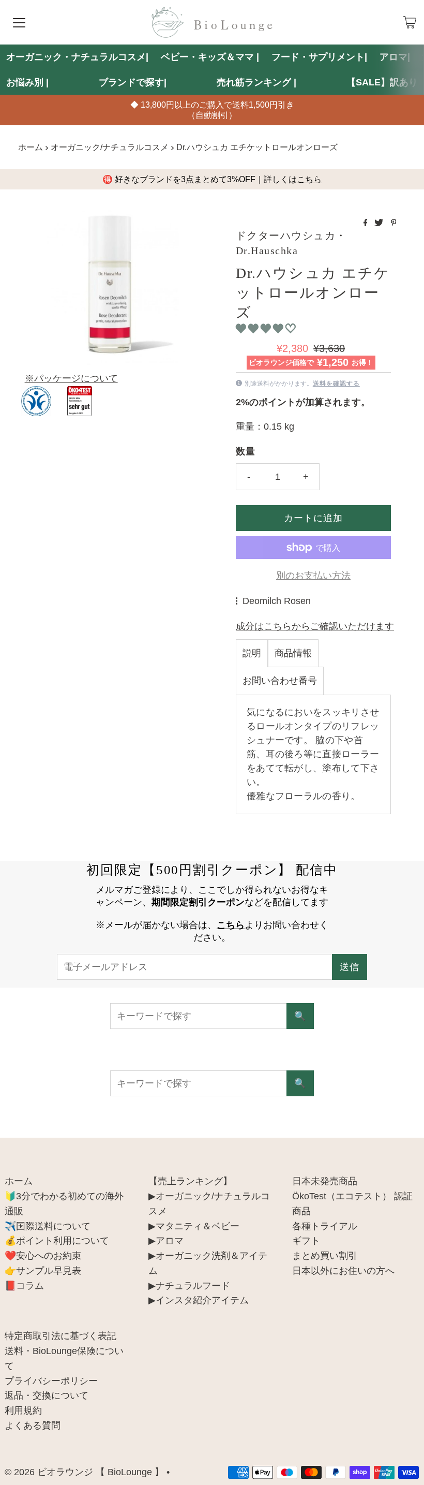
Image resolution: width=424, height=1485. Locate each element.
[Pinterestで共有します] (394, 223)
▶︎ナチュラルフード (189, 1286)
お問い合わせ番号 (280, 680)
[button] (267, 329)
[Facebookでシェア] (367, 223)
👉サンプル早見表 (43, 1271)
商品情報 (293, 653)
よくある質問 (32, 1425)
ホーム (30, 147)
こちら (309, 179)
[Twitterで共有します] (379, 223)
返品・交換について (46, 1395)
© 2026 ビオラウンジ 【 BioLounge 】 (84, 1472)
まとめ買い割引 (324, 1256)
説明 (252, 653)
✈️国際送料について (47, 1226)
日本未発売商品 (324, 1181)
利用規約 (23, 1410)
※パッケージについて (71, 378)
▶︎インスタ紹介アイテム (198, 1300)
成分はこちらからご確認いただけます (315, 626)
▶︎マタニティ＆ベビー (193, 1226)
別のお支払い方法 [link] (313, 575)
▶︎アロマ (166, 1241)
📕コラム (24, 1286)
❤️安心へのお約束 (43, 1256)
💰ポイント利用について (57, 1241)
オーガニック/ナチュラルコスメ (110, 147)
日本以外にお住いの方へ (343, 1271)
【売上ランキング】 (190, 1181)
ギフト (306, 1241)
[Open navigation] (19, 22)
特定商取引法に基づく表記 (60, 1336)
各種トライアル (324, 1226)
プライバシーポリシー (51, 1381)
